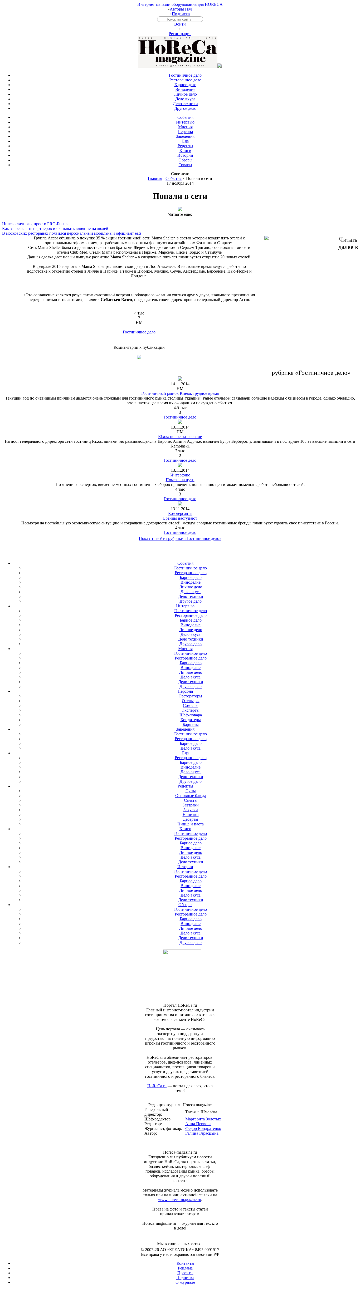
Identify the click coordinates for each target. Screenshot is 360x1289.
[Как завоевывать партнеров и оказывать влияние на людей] (180, 224)
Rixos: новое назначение (180, 436)
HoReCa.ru (157, 1086)
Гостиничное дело (139, 332)
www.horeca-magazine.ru (179, 1199)
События (174, 178)
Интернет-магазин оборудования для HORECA (180, 4)
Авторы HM (181, 9)
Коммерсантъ (180, 513)
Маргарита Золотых (203, 1119)
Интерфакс (180, 475)
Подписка (181, 14)
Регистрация (180, 33)
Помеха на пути (180, 480)
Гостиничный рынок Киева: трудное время (180, 393)
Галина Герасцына (201, 1133)
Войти (180, 24)
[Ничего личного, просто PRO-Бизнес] (180, 219)
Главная (155, 178)
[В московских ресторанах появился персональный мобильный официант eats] (180, 228)
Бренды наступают (180, 518)
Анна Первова (198, 1123)
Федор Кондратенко (203, 1128)
